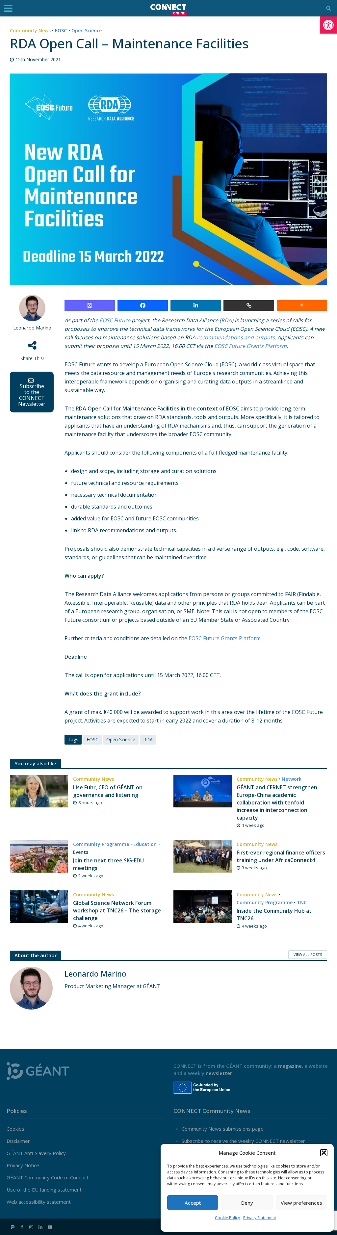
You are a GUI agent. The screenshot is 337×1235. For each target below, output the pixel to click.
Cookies (15, 1128)
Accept (193, 1202)
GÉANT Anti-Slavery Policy (36, 1153)
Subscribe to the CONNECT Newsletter (31, 394)
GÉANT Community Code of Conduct (48, 1177)
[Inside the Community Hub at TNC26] (202, 906)
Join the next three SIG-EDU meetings (108, 864)
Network (291, 779)
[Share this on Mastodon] (90, 305)
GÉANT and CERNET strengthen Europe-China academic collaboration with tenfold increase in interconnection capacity (277, 802)
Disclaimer (18, 1141)
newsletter (219, 1073)
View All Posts (308, 954)
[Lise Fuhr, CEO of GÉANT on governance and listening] (39, 790)
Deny (247, 1202)
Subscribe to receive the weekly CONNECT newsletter (243, 1141)
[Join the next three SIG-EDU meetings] (39, 855)
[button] (328, 25)
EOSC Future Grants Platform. (225, 638)
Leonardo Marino (32, 328)
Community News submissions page (223, 1128)
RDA (148, 739)
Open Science (86, 30)
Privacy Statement (259, 1218)
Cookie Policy (227, 1218)
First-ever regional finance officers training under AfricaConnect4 (281, 856)
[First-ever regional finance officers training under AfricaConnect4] (202, 855)
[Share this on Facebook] (142, 305)
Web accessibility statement (39, 1201)
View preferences (301, 1202)
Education (145, 844)
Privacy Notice (23, 1165)
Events (80, 852)
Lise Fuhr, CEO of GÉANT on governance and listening (108, 791)
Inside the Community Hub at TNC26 (274, 914)
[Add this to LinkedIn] (195, 305)
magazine (290, 1066)
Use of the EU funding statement (44, 1189)
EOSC (61, 30)
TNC (302, 902)
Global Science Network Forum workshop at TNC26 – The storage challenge (117, 910)
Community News (30, 30)
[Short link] (248, 305)
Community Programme (101, 844)
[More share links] (302, 305)
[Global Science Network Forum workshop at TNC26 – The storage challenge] (39, 906)
